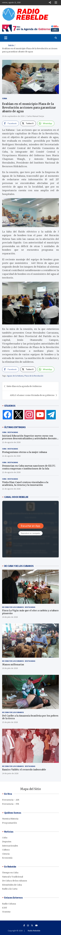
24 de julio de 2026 (10, 617)
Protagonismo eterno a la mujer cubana (24, 452)
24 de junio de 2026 (10, 773)
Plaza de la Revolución (33, 375)
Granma (6, 911)
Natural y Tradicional (12, 876)
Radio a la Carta (9, 889)
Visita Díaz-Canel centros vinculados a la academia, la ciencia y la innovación (25, 483)
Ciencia (6, 854)
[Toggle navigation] (5, 38)
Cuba (4, 98)
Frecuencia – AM (10, 800)
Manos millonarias (13, 664)
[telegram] (51, 414)
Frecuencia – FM (10, 804)
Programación (9, 823)
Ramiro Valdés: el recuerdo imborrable (24, 769)
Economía (7, 858)
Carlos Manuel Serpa (35, 116)
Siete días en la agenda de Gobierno (24, 386)
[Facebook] (7, 414)
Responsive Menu (50, 2)
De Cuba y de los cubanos (13, 607)
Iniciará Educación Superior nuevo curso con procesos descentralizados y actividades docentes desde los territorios (30, 438)
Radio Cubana (9, 903)
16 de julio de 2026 (10, 668)
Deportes (6, 841)
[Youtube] (36, 925)
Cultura (6, 849)
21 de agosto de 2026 (11, 442)
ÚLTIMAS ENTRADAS (15, 427)
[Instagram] (29, 414)
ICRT (4, 907)
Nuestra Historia (10, 818)
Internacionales (10, 845)
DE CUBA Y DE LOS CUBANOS (19, 566)
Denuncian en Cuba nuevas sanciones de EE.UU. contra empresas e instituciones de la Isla (29, 467)
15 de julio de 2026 (10, 722)
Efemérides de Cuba (12, 885)
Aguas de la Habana (15, 375)
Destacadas (13, 432)
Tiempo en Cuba (10, 872)
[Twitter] (18, 414)
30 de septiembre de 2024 (13, 116)
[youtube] (40, 414)
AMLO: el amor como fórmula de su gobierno (32, 395)
